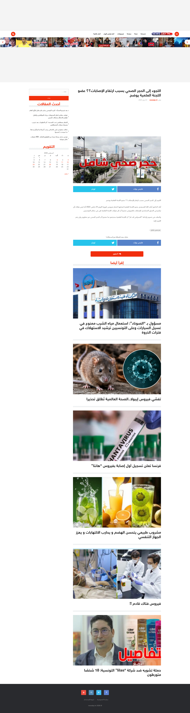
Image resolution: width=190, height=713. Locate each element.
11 (62, 162)
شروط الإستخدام (89, 700)
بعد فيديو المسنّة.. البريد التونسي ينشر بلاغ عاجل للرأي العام (48, 110)
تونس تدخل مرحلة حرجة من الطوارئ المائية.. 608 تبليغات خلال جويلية (49, 138)
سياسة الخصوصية (102, 700)
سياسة (129, 34)
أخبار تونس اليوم (109, 34)
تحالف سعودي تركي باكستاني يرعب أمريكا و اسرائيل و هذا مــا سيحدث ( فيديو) (49, 131)
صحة (136, 34)
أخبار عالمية (97, 34)
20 (50, 165)
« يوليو (67, 174)
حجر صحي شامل (155, 230)
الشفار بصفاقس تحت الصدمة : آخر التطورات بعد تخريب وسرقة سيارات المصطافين (50, 124)
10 (68, 162)
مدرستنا (143, 34)
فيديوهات (120, 34)
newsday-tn (153, 100)
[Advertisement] (95, 15)
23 (34, 165)
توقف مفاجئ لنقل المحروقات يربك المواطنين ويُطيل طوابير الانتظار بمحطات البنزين (50, 116)
